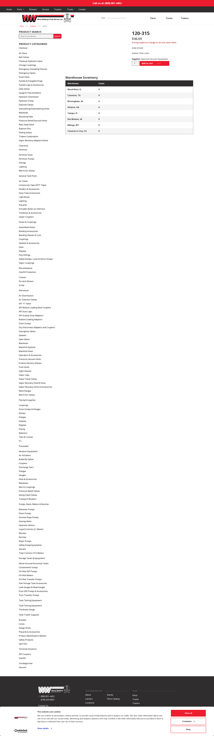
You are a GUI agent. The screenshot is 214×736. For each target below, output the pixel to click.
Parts (20, 9)
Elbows (22, 413)
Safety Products (26, 639)
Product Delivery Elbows (30, 363)
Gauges (22, 475)
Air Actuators (25, 455)
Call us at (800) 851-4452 (107, 3)
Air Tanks (23, 181)
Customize (187, 721)
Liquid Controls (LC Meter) (31, 529)
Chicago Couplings (27, 65)
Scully (21, 285)
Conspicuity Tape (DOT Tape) (32, 185)
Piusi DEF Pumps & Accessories (33, 591)
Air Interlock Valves (28, 299)
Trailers (58, 9)
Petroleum (24, 290)
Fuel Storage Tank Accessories (33, 583)
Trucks (70, 9)
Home (9, 9)
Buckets (22, 620)
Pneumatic (24, 446)
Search (57, 36)
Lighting (23, 166)
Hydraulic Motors (27, 525)
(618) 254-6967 (47, 700)
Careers (89, 699)
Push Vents (24, 367)
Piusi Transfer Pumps (29, 595)
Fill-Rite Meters (26, 575)
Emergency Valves (27, 73)
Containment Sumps (28, 567)
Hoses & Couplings (27, 222)
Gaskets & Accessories (29, 243)
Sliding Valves (25, 132)
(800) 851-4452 (47, 696)
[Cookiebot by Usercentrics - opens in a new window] (21, 731)
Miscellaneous (25, 268)
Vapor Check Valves (28, 379)
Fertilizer (23, 149)
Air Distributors (26, 295)
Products (33, 26)
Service (45, 9)
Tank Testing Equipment (30, 600)
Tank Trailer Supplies (29, 614)
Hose (21, 247)
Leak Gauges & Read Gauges (32, 587)
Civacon (22, 277)
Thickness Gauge (27, 609)
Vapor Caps (24, 375)
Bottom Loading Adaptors (30, 319)
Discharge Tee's (26, 467)
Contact (82, 9)
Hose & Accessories (28, 479)
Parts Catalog (113, 699)
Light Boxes (24, 197)
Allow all (188, 713)
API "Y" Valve (25, 303)
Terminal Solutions (28, 649)
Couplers (23, 463)
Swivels (22, 549)
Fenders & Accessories (29, 189)
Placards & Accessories (29, 632)
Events (110, 695)
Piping (22, 429)
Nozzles (22, 537)
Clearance (23, 145)
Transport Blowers (27, 499)
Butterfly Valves (26, 459)
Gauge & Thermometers (30, 92)
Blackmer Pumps (27, 509)
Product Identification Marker (32, 635)
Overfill (22, 658)
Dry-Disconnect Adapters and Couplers (37, 327)
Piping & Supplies (27, 400)
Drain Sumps (25, 323)
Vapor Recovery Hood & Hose (32, 383)
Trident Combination (28, 136)
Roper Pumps (25, 541)
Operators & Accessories (30, 355)
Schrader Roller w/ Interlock (32, 209)
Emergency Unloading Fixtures (33, 69)
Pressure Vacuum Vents (30, 359)
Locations (89, 703)
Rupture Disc (25, 128)
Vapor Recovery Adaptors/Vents (33, 140)
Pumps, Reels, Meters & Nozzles (34, 504)
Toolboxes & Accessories (30, 212)
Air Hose (23, 53)
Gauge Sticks (25, 628)
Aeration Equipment (28, 451)
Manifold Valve (26, 351)
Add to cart (147, 63)
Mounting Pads (26, 116)
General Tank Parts (28, 176)
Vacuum (22, 667)
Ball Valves (24, 57)
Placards (23, 205)
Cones (22, 624)
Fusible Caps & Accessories (31, 85)
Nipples (22, 251)
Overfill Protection (27, 272)
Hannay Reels (25, 521)
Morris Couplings (27, 487)
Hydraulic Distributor (29, 96)
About (88, 695)
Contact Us (43, 705)
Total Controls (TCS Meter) (31, 553)
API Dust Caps (25, 311)
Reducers (23, 433)
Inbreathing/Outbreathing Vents (34, 108)
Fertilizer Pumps (26, 158)
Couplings (23, 239)
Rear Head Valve (26, 124)
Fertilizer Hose (26, 154)
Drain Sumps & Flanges (29, 409)
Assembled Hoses (27, 227)
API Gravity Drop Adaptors (31, 315)
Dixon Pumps (25, 513)
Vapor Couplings (26, 263)
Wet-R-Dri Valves (27, 170)
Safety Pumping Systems (30, 545)
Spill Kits (23, 643)
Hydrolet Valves (26, 104)
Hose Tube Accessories (29, 193)
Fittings (22, 162)
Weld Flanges (25, 391)
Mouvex (22, 533)
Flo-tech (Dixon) (26, 281)
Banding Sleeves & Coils (30, 235)
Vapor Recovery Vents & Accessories (35, 387)
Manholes (23, 112)
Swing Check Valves (28, 495)
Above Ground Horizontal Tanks (34, 563)
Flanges (22, 417)
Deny (188, 729)
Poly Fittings (24, 255)
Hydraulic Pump (26, 100)
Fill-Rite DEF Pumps (28, 571)
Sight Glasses (25, 371)
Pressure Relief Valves (29, 491)
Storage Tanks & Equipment (32, 558)
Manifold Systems (27, 347)
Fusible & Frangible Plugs (31, 81)
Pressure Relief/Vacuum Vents (33, 120)
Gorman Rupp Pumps (29, 517)
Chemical (23, 48)
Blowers (33, 9)
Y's (20, 441)
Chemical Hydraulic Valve (30, 61)
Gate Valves (24, 89)
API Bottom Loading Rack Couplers (35, 307)
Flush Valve (24, 77)
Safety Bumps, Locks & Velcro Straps (36, 259)
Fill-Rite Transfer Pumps (30, 579)
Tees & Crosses (26, 437)
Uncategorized (25, 663)
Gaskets (22, 335)
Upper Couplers (26, 216)
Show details (43, 728)
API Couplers (25, 654)
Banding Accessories (28, 231)
